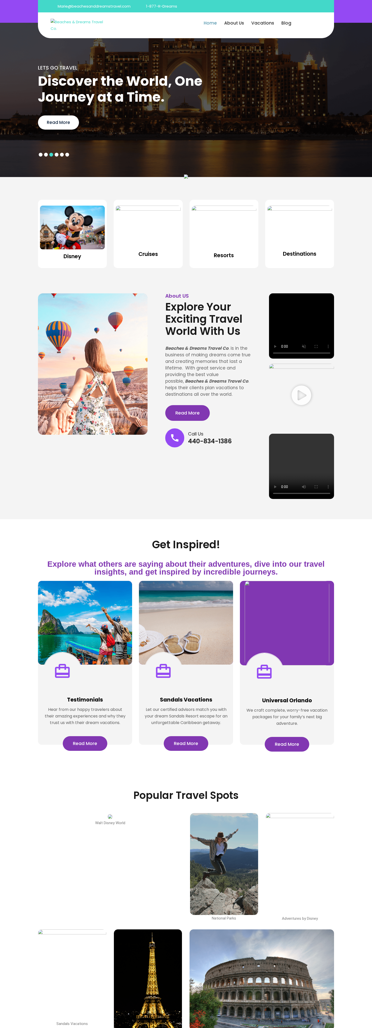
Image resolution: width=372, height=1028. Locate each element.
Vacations (262, 23)
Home (210, 23)
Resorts (224, 255)
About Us (234, 23)
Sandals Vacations (186, 699)
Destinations (299, 253)
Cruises (148, 254)
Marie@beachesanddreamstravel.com (94, 6)
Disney (72, 256)
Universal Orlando (287, 700)
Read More (58, 122)
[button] (301, 396)
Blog (286, 23)
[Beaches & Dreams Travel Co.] (78, 25)
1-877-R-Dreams (161, 6)
